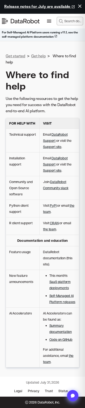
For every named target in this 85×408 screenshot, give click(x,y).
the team (49, 229)
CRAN (54, 223)
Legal (18, 391)
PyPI (53, 205)
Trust (49, 391)
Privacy (33, 391)
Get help (38, 56)
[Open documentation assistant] (72, 395)
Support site (52, 147)
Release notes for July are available (37, 6)
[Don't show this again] (80, 6)
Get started (15, 56)
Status (63, 391)
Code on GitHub (60, 339)
